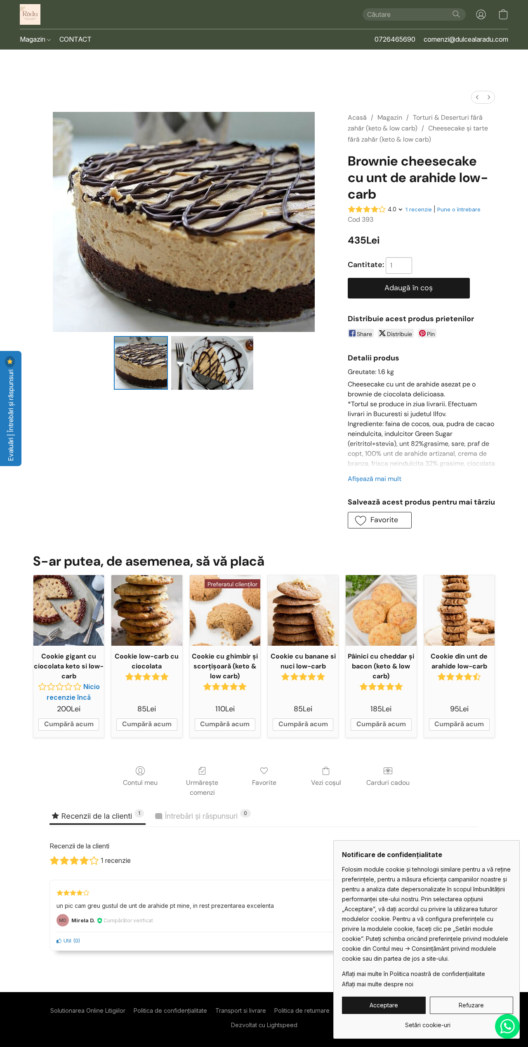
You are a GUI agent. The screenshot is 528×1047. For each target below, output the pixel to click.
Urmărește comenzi (202, 787)
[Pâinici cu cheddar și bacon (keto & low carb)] (381, 610)
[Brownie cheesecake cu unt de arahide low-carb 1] (212, 363)
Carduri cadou (388, 782)
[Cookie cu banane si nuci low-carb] (303, 610)
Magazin (33, 39)
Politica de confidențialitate (170, 1010)
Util (66, 941)
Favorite (264, 782)
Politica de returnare (302, 1010)
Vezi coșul (326, 782)
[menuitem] (477, 97)
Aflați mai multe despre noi (377, 984)
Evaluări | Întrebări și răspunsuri (11, 414)
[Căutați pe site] (456, 14)
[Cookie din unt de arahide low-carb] (459, 610)
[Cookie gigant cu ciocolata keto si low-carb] (68, 610)
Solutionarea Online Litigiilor (87, 1010)
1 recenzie (418, 209)
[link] (427, 1022)
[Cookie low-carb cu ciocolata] (146, 610)
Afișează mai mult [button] (374, 478)
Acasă (357, 117)
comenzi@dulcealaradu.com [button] (466, 39)
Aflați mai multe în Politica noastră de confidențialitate (413, 973)
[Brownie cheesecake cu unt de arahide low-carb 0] (140, 363)
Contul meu (140, 782)
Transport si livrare (240, 1010)
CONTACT (75, 39)
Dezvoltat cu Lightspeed (264, 1024)
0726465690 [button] (395, 39)
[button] (30, 14)
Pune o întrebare (459, 209)
